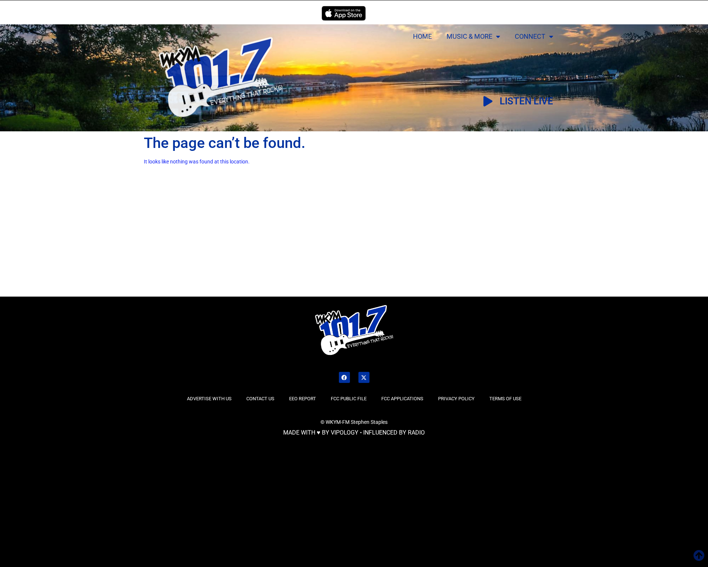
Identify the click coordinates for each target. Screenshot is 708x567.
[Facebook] (344, 377)
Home (422, 36)
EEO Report (302, 398)
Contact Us (260, 398)
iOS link (344, 13)
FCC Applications (402, 398)
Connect (530, 36)
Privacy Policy (456, 398)
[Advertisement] (120, 241)
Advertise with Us (209, 398)
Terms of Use (505, 398)
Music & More (469, 36)
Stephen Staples (369, 422)
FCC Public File (349, 398)
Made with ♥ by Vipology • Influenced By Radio (354, 432)
